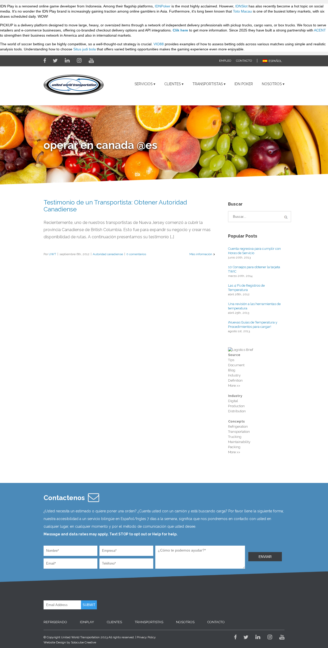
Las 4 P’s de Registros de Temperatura (246, 288)
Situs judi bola (84, 49)
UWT (52, 254)
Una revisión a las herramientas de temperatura (254, 306)
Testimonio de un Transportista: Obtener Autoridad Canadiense (115, 206)
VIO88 (158, 44)
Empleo (225, 60)
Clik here (180, 30)
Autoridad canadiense (108, 254)
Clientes (172, 84)
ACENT (320, 30)
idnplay (87, 622)
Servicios (143, 84)
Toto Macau (242, 11)
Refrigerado (55, 622)
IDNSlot (241, 6)
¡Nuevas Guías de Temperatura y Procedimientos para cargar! (252, 324)
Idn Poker (243, 84)
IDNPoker (162, 6)
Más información (200, 254)
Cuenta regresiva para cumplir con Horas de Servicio (254, 251)
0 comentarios (136, 254)
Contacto (244, 60)
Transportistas (207, 84)
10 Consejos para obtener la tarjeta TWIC (254, 269)
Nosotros (272, 84)
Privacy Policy (146, 637)
